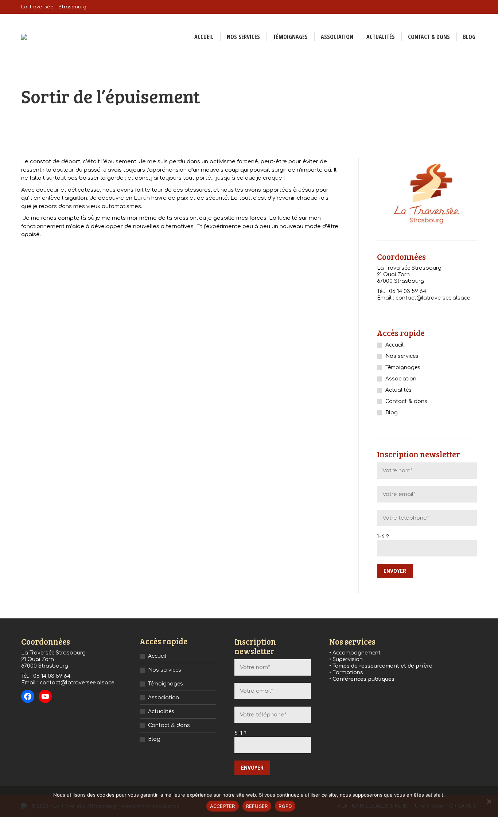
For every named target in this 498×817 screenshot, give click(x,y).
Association (400, 379)
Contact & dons (406, 401)
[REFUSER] (489, 801)
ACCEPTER (222, 806)
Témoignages (402, 367)
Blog (391, 412)
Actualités (398, 390)
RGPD (285, 806)
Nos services (402, 356)
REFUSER (257, 806)
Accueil (394, 345)
